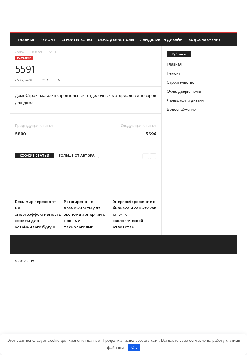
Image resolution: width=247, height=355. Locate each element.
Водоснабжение (204, 39)
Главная (26, 39)
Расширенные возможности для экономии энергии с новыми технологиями (84, 214)
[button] (228, 39)
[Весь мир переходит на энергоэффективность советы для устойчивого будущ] (37, 180)
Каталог (24, 58)
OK (134, 347)
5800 (20, 134)
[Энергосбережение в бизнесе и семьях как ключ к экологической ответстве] (134, 180)
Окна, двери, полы (116, 39)
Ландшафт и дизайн (161, 39)
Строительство (76, 39)
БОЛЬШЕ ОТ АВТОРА (76, 155)
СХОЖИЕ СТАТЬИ (34, 155)
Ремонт (47, 39)
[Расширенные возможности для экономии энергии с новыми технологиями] (86, 180)
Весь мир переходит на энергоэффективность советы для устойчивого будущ (38, 214)
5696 (150, 134)
